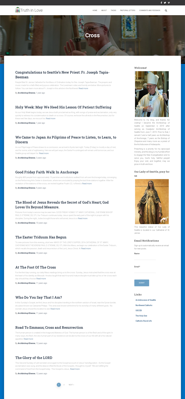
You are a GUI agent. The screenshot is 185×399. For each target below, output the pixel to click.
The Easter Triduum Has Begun (40, 237)
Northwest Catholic (144, 305)
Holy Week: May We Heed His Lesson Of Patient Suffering (63, 107)
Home (95, 10)
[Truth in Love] (29, 10)
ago (40, 93)
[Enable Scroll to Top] (179, 393)
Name (136, 253)
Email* (137, 267)
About (104, 10)
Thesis (113, 10)
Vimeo (169, 3)
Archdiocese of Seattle (146, 300)
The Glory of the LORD (33, 357)
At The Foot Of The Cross (35, 267)
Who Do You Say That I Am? (38, 297)
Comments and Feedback (149, 10)
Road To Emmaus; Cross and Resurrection (49, 327)
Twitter (165, 3)
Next (71, 385)
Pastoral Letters (127, 10)
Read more (83, 88)
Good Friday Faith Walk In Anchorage (46, 172)
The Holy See (141, 316)
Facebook (161, 3)
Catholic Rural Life (144, 321)
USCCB (139, 310)
